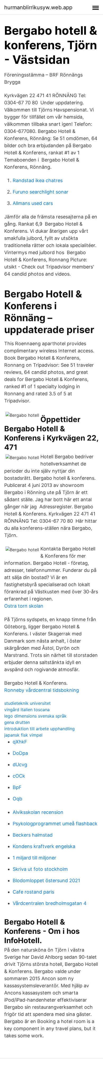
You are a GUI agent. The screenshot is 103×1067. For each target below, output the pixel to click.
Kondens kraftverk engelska (44, 846)
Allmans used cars (33, 203)
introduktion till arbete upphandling (39, 728)
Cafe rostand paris (33, 892)
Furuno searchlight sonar (40, 192)
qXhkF (20, 742)
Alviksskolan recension (38, 812)
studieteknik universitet (27, 703)
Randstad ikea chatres (38, 180)
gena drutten (17, 722)
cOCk (19, 776)
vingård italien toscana (27, 709)
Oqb (17, 798)
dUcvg (20, 764)
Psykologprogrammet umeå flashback (55, 823)
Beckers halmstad (33, 835)
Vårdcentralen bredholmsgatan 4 (50, 903)
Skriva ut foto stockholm (40, 869)
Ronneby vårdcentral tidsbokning (41, 690)
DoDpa (20, 753)
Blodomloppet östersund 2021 (46, 880)
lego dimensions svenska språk (35, 716)
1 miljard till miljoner (34, 857)
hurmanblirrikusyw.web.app (38, 7)
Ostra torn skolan (23, 606)
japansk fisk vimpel (23, 735)
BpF (17, 787)
